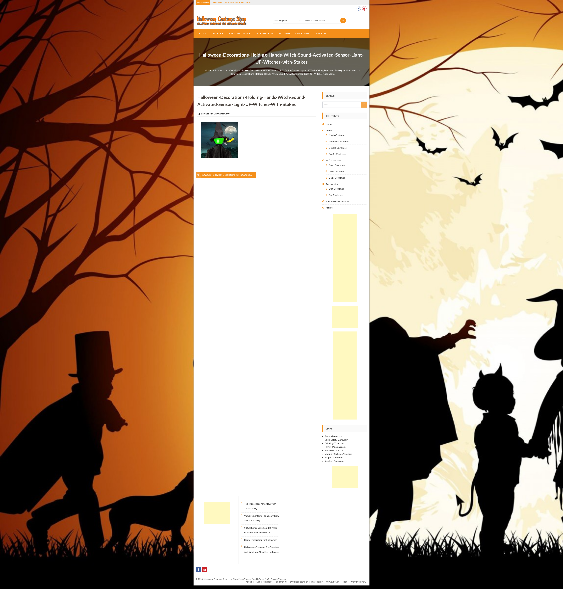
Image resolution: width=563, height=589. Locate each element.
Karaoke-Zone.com (334, 450)
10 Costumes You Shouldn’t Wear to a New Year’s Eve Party (260, 530)
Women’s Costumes (339, 141)
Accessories (263, 33)
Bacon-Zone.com (333, 436)
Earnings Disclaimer (299, 582)
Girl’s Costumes (337, 171)
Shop (345, 582)
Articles (321, 33)
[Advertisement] (345, 258)
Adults (217, 33)
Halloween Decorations (294, 33)
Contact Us (281, 582)
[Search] (343, 20)
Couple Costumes (338, 147)
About (249, 582)
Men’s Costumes (337, 135)
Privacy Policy (332, 582)
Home (202, 33)
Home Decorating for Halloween (260, 539)
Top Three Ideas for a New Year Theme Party (260, 506)
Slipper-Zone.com (333, 457)
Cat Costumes (336, 195)
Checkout (268, 582)
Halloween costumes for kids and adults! (232, 2)
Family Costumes (337, 154)
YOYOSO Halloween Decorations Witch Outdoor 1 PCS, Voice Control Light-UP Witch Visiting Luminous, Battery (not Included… (229, 174)
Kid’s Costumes (238, 33)
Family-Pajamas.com (335, 446)
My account (317, 582)
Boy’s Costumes (337, 165)
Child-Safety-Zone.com (336, 439)
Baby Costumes (337, 177)
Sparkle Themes (278, 579)
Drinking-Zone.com (334, 443)
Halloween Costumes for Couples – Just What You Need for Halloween (261, 549)
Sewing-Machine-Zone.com (338, 453)
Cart (257, 582)
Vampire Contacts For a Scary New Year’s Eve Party (261, 518)
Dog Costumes (336, 188)
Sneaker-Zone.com (334, 460)
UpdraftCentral (358, 582)
